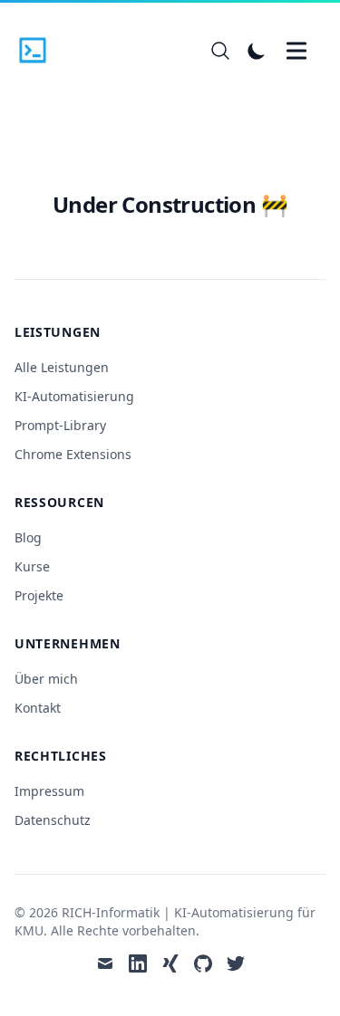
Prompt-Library (60, 425)
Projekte (39, 595)
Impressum (49, 791)
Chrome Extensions (73, 454)
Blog (28, 537)
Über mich (46, 678)
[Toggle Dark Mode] (256, 51)
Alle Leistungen (62, 367)
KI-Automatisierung (74, 396)
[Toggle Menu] (296, 50)
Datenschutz (53, 820)
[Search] (220, 51)
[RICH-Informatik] (38, 50)
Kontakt (38, 707)
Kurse (32, 566)
